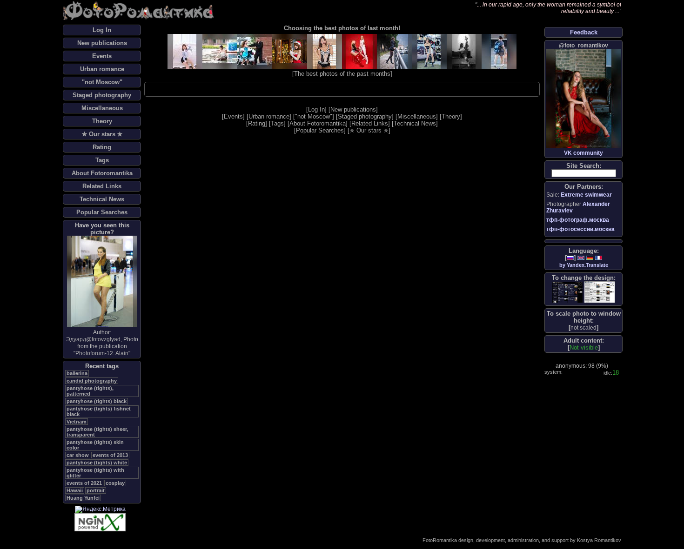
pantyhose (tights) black (97, 401)
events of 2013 (110, 455)
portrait (96, 490)
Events (102, 56)
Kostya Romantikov (599, 540)
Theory (102, 121)
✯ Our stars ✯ (102, 134)
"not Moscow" (102, 82)
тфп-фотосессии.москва (580, 229)
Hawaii (75, 490)
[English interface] (580, 258)
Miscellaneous (102, 108)
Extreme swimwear (586, 195)
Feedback (583, 32)
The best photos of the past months (342, 73)
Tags (102, 160)
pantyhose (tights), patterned (90, 391)
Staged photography (102, 95)
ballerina (77, 373)
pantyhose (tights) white (97, 462)
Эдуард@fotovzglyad (93, 339)
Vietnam (77, 421)
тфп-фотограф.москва (577, 220)
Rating (102, 147)
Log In (102, 29)
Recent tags (102, 366)
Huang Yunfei (83, 498)
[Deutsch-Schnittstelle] (589, 258)
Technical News (102, 199)
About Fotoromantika (102, 173)
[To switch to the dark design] (567, 292)
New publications (102, 43)
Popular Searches (101, 212)
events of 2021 (84, 483)
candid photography (92, 381)
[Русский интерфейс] (570, 258)
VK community (583, 153)
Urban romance (102, 69)
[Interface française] (598, 258)
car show (78, 455)
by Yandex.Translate (583, 265)
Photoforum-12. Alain (101, 353)
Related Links (101, 186)
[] (583, 327)
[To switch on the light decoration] (599, 292)
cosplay (115, 483)
